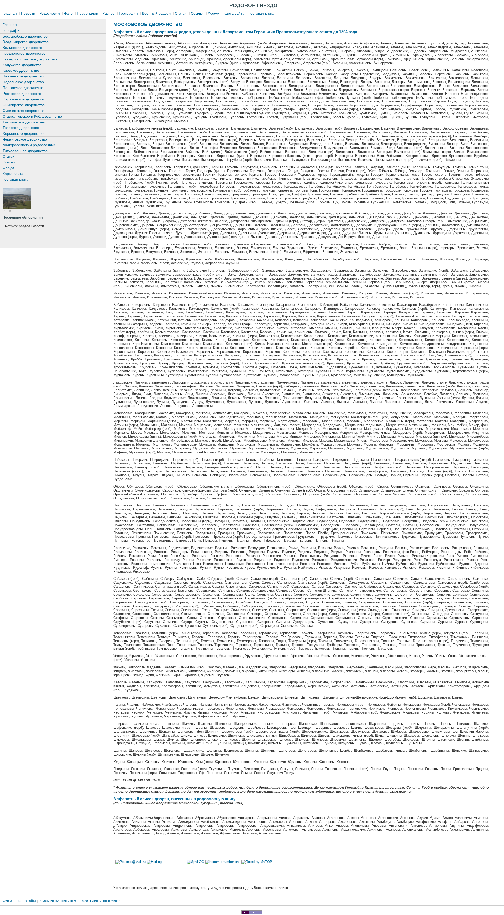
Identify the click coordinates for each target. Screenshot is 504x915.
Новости (28, 13)
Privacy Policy (49, 901)
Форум (213, 13)
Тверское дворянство (21, 128)
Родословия (49, 13)
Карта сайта (234, 13)
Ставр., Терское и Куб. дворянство (32, 116)
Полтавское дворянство (23, 88)
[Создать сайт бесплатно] (252, 913)
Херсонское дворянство (23, 133)
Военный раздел (156, 13)
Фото (68, 13)
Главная (10, 13)
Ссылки (197, 13)
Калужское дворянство (22, 65)
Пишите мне (70, 901)
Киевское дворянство (21, 70)
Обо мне (9, 901)
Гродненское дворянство (24, 53)
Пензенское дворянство (23, 76)
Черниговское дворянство (25, 139)
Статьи (181, 13)
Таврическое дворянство (24, 122)
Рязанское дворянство (22, 93)
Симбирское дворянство (24, 105)
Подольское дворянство (23, 82)
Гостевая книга (261, 13)
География (128, 13)
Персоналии (87, 13)
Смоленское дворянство (24, 110)
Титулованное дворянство (25, 151)
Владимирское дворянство (26, 42)
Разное (108, 13)
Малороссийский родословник (29, 145)
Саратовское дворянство (24, 99)
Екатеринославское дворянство (30, 59)
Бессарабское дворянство (25, 36)
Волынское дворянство (22, 47)
